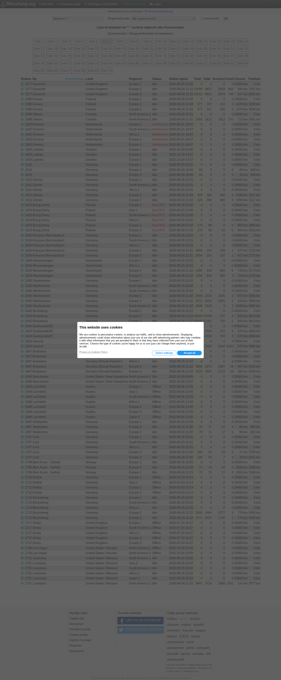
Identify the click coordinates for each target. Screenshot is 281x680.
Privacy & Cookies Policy (93, 352)
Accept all (189, 352)
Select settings (164, 352)
